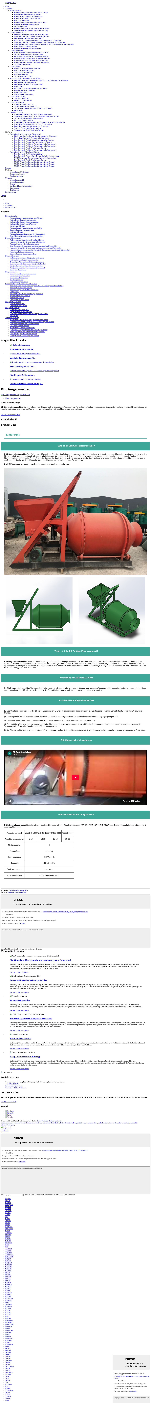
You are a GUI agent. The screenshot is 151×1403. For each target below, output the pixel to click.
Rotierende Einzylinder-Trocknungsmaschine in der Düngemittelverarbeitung (41, 80)
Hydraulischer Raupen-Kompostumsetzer (28, 16)
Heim (7, 6)
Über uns (8, 178)
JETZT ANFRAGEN (8, 1102)
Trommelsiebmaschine (22, 98)
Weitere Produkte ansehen (19, 972)
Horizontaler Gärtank (21, 20)
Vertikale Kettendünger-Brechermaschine (28, 54)
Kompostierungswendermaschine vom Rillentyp (31, 12)
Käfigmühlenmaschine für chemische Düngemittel (31, 62)
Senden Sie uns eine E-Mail (10, 415)
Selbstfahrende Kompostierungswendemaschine (31, 30)
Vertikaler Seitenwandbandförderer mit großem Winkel (33, 108)
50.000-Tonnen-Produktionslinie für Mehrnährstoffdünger (34, 166)
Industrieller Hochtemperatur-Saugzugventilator (30, 88)
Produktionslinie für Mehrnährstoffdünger (24, 152)
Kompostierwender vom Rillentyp (25, 1057)
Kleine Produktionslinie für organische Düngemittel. (32, 138)
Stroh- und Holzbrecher (22, 64)
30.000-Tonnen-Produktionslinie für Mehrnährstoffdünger (34, 164)
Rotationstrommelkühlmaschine (25, 82)
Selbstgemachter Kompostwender (38, 1123)
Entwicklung (14, 188)
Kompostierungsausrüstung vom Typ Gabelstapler (31, 28)
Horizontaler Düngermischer (24, 70)
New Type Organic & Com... (23, 366)
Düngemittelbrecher (17, 50)
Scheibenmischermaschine (23, 72)
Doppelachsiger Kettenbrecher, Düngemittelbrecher (32, 58)
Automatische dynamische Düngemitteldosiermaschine (33, 114)
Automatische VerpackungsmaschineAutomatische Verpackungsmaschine (39, 122)
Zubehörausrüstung (16, 112)
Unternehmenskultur (17, 182)
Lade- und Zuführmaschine (23, 120)
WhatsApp (4, 1131)
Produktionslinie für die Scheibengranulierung (30, 148)
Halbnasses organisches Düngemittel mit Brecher (31, 52)
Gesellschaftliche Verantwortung (21, 186)
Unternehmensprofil (17, 180)
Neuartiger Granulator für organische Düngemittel (31, 36)
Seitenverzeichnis (55, 1121)
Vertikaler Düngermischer (23, 76)
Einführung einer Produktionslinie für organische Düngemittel (35, 136)
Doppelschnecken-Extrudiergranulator (27, 48)
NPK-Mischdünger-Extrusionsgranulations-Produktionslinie (35, 158)
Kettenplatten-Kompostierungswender (27, 14)
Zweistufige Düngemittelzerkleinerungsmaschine (31, 56)
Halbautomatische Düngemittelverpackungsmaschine (78, 1123)
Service (12, 184)
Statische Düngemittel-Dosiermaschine (27, 128)
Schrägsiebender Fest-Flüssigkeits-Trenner (29, 130)
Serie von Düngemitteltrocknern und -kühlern (25, 78)
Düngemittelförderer (17, 102)
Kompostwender (15, 10)
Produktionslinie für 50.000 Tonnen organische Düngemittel (35, 150)
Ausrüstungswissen (16, 176)
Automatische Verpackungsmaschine (22, 328)
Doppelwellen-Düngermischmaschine (27, 68)
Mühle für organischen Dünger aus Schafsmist (31, 1018)
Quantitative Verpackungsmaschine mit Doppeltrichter (33, 124)
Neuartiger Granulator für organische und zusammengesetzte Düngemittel (39, 42)
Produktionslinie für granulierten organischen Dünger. (33, 142)
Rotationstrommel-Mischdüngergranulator (28, 38)
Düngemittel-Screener (17, 96)
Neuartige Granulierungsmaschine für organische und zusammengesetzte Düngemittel (44, 44)
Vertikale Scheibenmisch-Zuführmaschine (28, 118)
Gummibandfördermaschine (24, 104)
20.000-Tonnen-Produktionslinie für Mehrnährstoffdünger (34, 162)
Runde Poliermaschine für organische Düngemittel (31, 126)
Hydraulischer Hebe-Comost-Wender (27, 18)
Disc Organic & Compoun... (22, 375)
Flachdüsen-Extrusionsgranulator (25, 46)
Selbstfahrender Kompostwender (109, 1123)
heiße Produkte (42, 1121)
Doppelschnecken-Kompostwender (26, 24)
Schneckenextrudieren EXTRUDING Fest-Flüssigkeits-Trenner (36, 116)
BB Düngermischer (21, 74)
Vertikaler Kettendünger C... (22, 358)
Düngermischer (15, 66)
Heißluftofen (18, 86)
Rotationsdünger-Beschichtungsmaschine (28, 84)
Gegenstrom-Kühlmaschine (23, 94)
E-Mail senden (6, 1129)
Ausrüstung (9, 8)
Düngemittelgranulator (17, 32)
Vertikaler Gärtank (20, 26)
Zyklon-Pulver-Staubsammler (24, 90)
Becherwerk (18, 110)
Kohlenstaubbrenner (21, 92)
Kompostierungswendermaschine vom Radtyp (30, 22)
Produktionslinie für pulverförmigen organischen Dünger (34, 140)
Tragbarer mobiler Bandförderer (25, 106)
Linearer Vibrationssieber (23, 100)
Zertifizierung (14, 190)
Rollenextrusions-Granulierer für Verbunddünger (31, 34)
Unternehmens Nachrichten (19, 172)
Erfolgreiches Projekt (17, 174)
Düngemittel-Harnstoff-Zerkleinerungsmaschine (31, 60)
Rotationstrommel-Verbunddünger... (26, 383)
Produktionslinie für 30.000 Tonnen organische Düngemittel (35, 146)
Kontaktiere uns (10, 192)
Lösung (8, 168)
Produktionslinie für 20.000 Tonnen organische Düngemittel (35, 144)
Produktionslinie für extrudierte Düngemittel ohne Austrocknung (36, 156)
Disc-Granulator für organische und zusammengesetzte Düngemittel (37, 40)
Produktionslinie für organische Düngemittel (25, 134)
